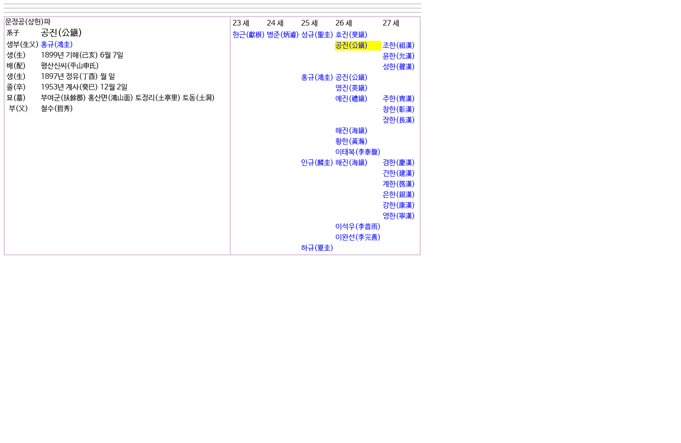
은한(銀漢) (399, 194)
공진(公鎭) (351, 45)
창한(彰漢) (399, 109)
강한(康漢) (399, 205)
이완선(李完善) (358, 237)
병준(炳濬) (283, 35)
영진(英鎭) (351, 88)
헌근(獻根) (249, 35)
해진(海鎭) (351, 131)
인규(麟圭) (317, 162)
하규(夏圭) (317, 248)
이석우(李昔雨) (358, 226)
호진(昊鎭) (351, 35)
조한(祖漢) (399, 45)
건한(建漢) (399, 173)
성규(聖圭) (317, 35)
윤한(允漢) (399, 56)
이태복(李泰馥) (358, 152)
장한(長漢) (399, 120)
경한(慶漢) (399, 162)
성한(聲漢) (399, 67)
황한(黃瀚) (351, 141)
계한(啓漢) (399, 184)
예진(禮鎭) (351, 99)
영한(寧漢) (399, 216)
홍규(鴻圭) (57, 44)
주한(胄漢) (399, 99)
